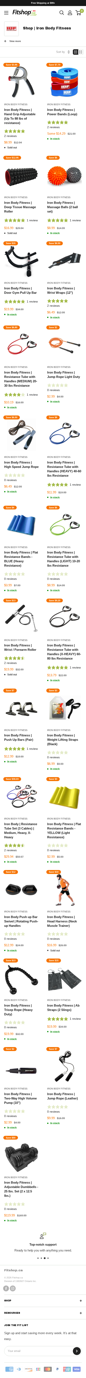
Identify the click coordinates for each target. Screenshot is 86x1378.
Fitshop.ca (13, 1270)
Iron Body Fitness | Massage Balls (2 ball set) (62, 207)
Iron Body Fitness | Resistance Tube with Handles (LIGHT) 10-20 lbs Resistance (63, 559)
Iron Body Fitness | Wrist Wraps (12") (61, 290)
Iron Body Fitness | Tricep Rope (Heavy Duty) (18, 1010)
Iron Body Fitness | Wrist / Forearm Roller (20, 647)
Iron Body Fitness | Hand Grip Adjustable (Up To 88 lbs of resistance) (19, 116)
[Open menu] (6, 12)
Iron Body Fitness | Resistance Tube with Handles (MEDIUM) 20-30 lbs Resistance (20, 379)
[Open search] (61, 12)
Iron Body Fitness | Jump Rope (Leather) (62, 1096)
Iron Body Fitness (15, 104)
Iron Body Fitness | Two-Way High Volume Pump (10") (20, 1098)
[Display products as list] (80, 52)
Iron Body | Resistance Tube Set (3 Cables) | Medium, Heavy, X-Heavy (20, 830)
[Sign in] (70, 12)
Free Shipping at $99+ (43, 3)
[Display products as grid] (75, 52)
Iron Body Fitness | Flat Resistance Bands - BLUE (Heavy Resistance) (21, 559)
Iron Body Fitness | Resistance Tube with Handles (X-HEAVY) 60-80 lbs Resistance (64, 651)
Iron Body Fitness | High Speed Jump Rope (21, 465)
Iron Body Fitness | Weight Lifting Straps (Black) (62, 739)
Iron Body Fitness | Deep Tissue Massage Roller (20, 207)
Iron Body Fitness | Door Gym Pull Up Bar (20, 290)
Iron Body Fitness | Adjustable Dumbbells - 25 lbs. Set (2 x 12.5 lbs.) (21, 1189)
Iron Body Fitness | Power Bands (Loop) (62, 112)
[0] (78, 12)
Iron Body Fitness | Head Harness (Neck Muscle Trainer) (62, 921)
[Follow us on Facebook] (6, 1288)
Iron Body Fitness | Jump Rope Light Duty (63, 375)
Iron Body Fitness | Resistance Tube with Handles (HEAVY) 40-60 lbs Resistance (64, 469)
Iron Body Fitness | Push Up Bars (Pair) (18, 737)
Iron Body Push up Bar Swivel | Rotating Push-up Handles (21, 921)
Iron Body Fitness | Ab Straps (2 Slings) (63, 1008)
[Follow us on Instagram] (13, 1288)
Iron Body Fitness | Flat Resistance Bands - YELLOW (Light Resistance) (64, 830)
